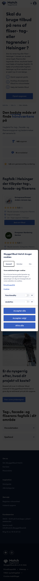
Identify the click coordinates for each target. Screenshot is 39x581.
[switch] (27, 295)
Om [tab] (30, 264)
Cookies (6, 289)
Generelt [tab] (9, 264)
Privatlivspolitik (9, 285)
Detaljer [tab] (19, 264)
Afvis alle (19, 325)
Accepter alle (19, 311)
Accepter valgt (19, 318)
